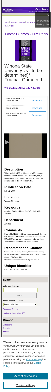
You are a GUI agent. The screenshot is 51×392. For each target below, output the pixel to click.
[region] (25, 364)
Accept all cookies (25, 376)
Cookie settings (34, 359)
